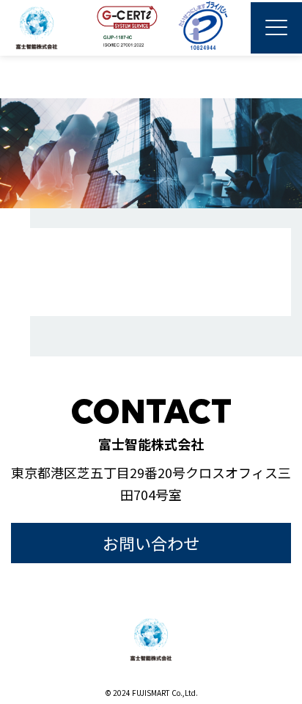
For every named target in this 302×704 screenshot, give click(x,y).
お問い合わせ (151, 542)
